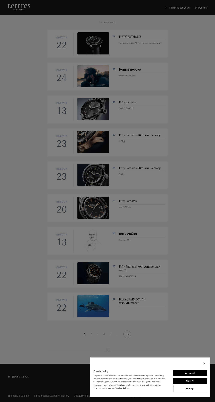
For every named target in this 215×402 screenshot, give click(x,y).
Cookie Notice (121, 388)
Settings (190, 389)
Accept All (190, 373)
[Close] (204, 363)
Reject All (190, 381)
